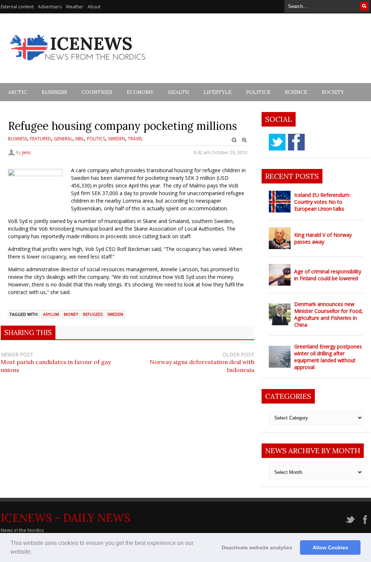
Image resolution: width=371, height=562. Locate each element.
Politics (258, 92)
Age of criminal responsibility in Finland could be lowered (327, 275)
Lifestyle (218, 92)
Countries (97, 92)
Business (54, 92)
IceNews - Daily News (65, 517)
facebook (296, 142)
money (71, 314)
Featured (40, 139)
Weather (74, 7)
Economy (140, 92)
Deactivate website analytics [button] (257, 547)
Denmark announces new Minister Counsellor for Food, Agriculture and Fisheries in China (328, 314)
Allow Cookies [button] (330, 547)
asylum (51, 314)
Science (296, 92)
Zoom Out (234, 140)
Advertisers (50, 7)
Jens (26, 152)
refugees (93, 314)
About (94, 7)
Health (178, 92)
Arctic (17, 92)
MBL (79, 139)
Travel (135, 139)
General (63, 139)
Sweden (116, 139)
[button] (34, 552)
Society (333, 92)
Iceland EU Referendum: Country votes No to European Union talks (322, 201)
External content (17, 7)
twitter (277, 142)
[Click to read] (280, 201)
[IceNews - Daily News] (78, 64)
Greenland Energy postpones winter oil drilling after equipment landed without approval (328, 357)
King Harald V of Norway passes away (323, 238)
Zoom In (244, 140)
